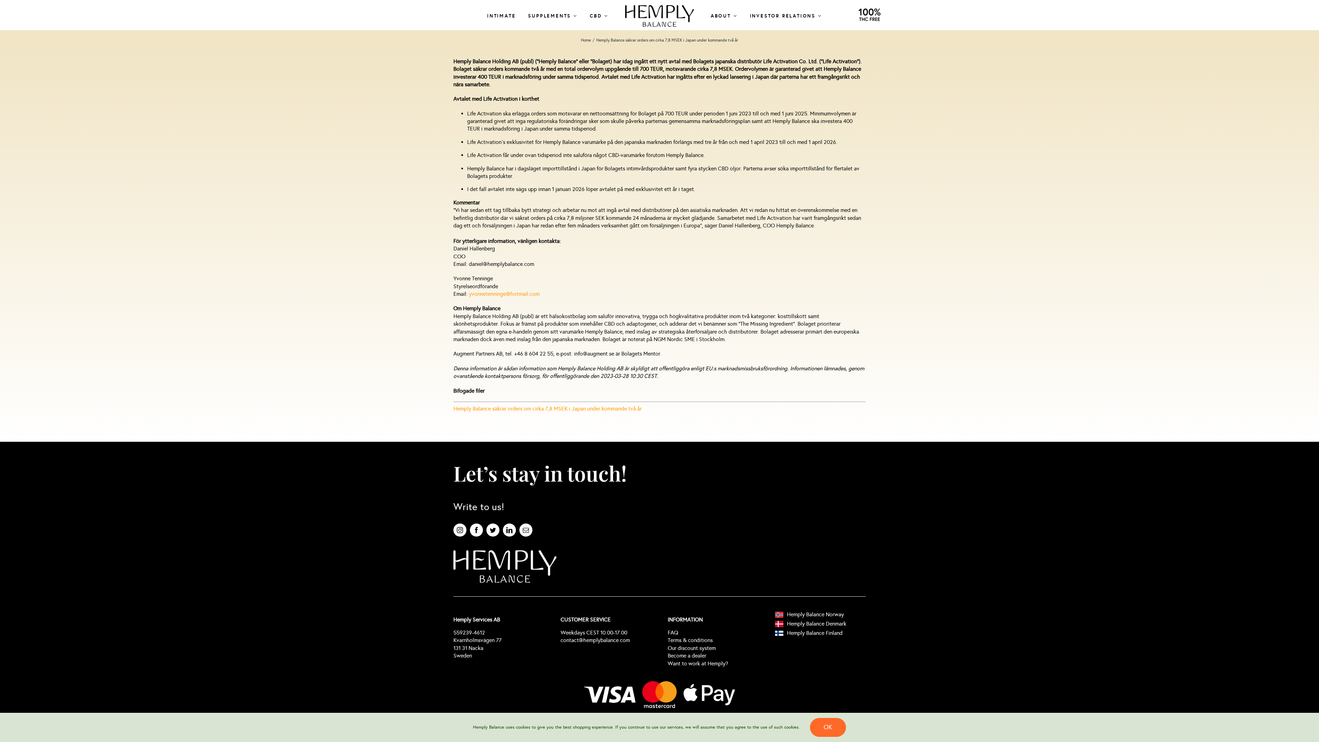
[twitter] (492, 530)
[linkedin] (509, 530)
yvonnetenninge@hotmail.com (504, 294)
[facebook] (476, 530)
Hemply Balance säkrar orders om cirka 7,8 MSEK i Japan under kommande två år (547, 408)
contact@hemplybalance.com (595, 640)
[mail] (525, 530)
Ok (828, 727)
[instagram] (459, 530)
